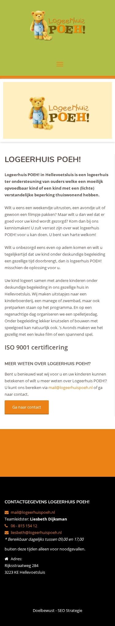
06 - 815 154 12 (24, 525)
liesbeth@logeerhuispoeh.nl (36, 532)
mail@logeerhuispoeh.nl (70, 387)
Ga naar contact (26, 407)
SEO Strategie (70, 610)
